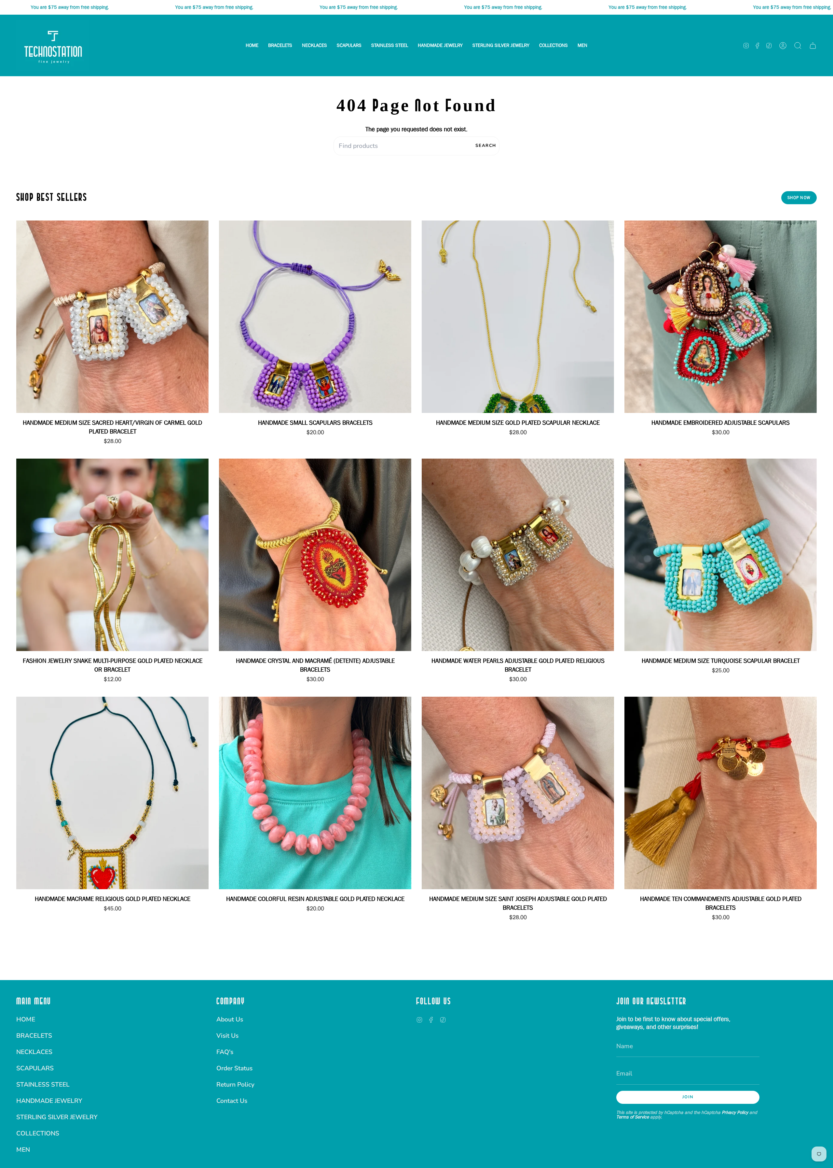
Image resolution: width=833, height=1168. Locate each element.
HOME (25, 1019)
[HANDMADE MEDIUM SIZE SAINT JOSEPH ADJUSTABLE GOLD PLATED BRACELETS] (518, 793)
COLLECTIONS (37, 1133)
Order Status (234, 1068)
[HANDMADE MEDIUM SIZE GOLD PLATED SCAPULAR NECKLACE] (518, 317)
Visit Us (227, 1036)
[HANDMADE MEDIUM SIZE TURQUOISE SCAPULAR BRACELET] (720, 555)
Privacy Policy (735, 1112)
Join (687, 1097)
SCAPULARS (35, 1068)
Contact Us (231, 1101)
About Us (229, 1019)
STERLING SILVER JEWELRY (57, 1117)
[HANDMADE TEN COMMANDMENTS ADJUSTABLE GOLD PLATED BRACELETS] (720, 793)
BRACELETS (34, 1036)
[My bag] (812, 45)
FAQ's (224, 1052)
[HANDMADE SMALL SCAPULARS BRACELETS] (315, 317)
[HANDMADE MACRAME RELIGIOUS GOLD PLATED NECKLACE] (112, 793)
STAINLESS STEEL (43, 1084)
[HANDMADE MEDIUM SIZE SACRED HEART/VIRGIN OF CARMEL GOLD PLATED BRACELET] (112, 317)
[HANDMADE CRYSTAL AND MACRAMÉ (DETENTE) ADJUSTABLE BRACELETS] (315, 555)
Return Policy (235, 1084)
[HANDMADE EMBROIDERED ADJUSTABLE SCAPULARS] (720, 317)
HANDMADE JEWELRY (49, 1101)
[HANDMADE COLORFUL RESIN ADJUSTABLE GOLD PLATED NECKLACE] (315, 793)
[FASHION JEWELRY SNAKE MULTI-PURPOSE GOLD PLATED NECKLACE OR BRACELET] (112, 555)
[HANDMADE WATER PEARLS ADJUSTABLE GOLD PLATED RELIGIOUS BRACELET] (518, 555)
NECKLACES (34, 1052)
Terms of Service (632, 1117)
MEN (23, 1150)
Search (485, 146)
